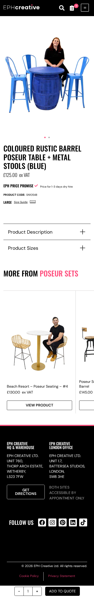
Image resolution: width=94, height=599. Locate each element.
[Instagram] (52, 522)
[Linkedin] (73, 522)
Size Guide (21, 202)
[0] (72, 8)
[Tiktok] (83, 522)
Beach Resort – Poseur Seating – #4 (37, 386)
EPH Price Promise (18, 185)
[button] (45, 137)
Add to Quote (62, 591)
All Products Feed (51, 540)
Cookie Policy (29, 576)
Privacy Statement (61, 576)
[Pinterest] (63, 522)
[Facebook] (42, 522)
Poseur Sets (59, 273)
